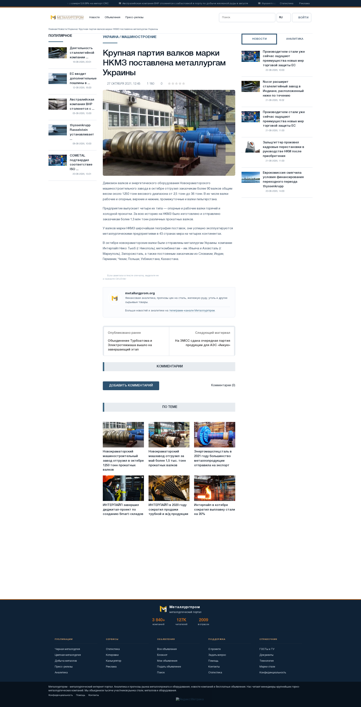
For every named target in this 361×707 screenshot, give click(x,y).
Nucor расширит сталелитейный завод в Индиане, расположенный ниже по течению (283, 88)
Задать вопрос (217, 655)
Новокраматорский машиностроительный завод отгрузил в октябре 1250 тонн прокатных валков (123, 460)
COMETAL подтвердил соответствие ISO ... (81, 162)
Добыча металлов (66, 661)
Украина (72, 29)
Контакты (214, 667)
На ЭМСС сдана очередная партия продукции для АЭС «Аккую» (202, 343)
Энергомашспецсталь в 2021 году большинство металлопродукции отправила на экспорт (213, 458)
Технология (266, 661)
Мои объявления (167, 661)
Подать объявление (169, 667)
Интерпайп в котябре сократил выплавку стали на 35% (214, 510)
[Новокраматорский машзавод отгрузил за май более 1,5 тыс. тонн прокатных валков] (169, 434)
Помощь (213, 661)
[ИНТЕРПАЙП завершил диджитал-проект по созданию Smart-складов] (123, 488)
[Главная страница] (66, 17)
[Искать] (270, 17)
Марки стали (267, 667)
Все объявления (167, 649)
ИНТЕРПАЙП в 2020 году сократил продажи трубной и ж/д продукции (168, 510)
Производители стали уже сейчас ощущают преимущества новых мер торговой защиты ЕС (284, 58)
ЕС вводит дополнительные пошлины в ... (83, 79)
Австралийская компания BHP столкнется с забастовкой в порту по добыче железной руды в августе (172, 4)
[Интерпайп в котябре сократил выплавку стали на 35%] (214, 488)
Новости (94, 17)
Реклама (304, 4)
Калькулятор (113, 661)
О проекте (214, 649)
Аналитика (61, 672)
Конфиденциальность (272, 672)
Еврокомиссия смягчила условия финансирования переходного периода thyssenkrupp (283, 179)
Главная (52, 29)
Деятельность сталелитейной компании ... (82, 53)
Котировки (112, 655)
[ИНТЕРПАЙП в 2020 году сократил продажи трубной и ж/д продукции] (169, 488)
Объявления (112, 17)
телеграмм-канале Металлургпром (192, 311)
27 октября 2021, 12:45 (123, 84)
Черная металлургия (67, 649)
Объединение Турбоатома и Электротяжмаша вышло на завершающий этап (130, 345)
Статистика (286, 4)
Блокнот (162, 655)
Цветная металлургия (68, 655)
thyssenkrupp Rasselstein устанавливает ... (82, 132)
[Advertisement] (277, 237)
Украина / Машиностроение (129, 37)
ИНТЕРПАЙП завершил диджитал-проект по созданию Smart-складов (123, 510)
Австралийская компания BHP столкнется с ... (82, 104)
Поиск (161, 672)
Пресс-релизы (134, 17)
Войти (303, 18)
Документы (266, 655)
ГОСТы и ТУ (267, 649)
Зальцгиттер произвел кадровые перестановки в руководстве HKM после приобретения (283, 149)
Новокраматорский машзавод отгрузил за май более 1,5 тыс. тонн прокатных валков (167, 458)
